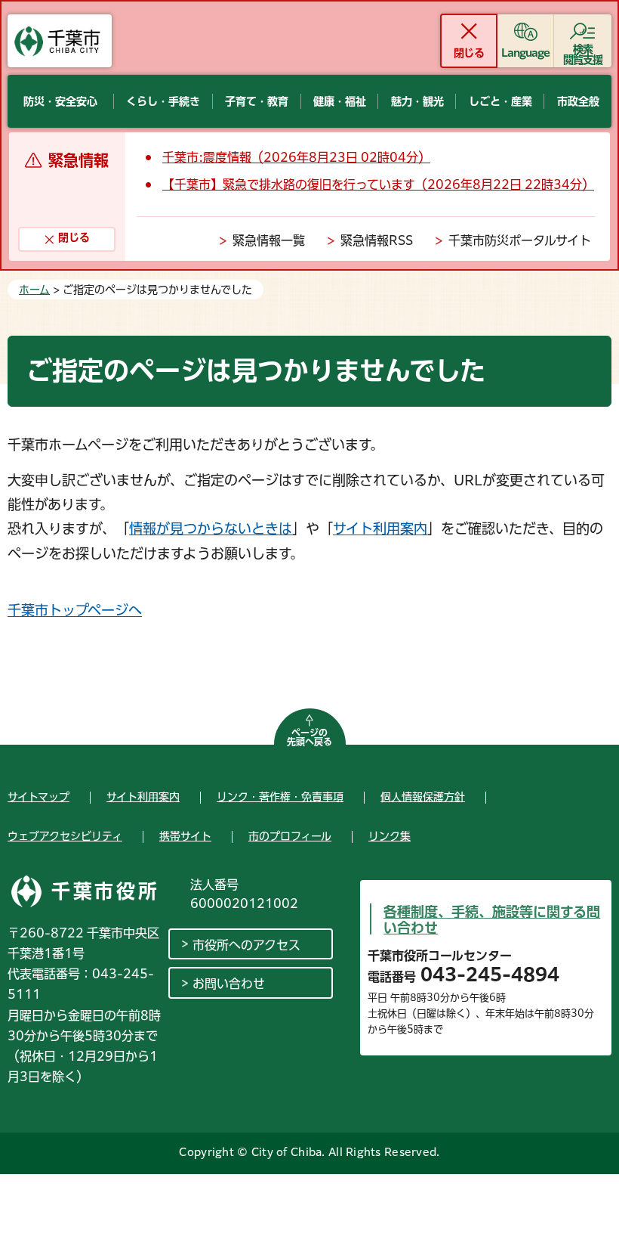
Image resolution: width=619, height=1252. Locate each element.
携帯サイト (185, 836)
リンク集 (389, 836)
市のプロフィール (289, 836)
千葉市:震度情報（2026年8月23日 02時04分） (296, 157)
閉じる (468, 53)
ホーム (34, 289)
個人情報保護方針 (422, 797)
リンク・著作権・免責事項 (280, 797)
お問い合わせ (228, 984)
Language (525, 53)
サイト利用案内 (380, 528)
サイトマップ (38, 797)
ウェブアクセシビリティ (65, 836)
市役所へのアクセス (246, 945)
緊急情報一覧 (269, 240)
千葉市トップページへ (75, 610)
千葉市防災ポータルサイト (519, 240)
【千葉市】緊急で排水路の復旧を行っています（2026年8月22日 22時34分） (378, 184)
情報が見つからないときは (210, 528)
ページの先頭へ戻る (309, 737)
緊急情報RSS (376, 240)
